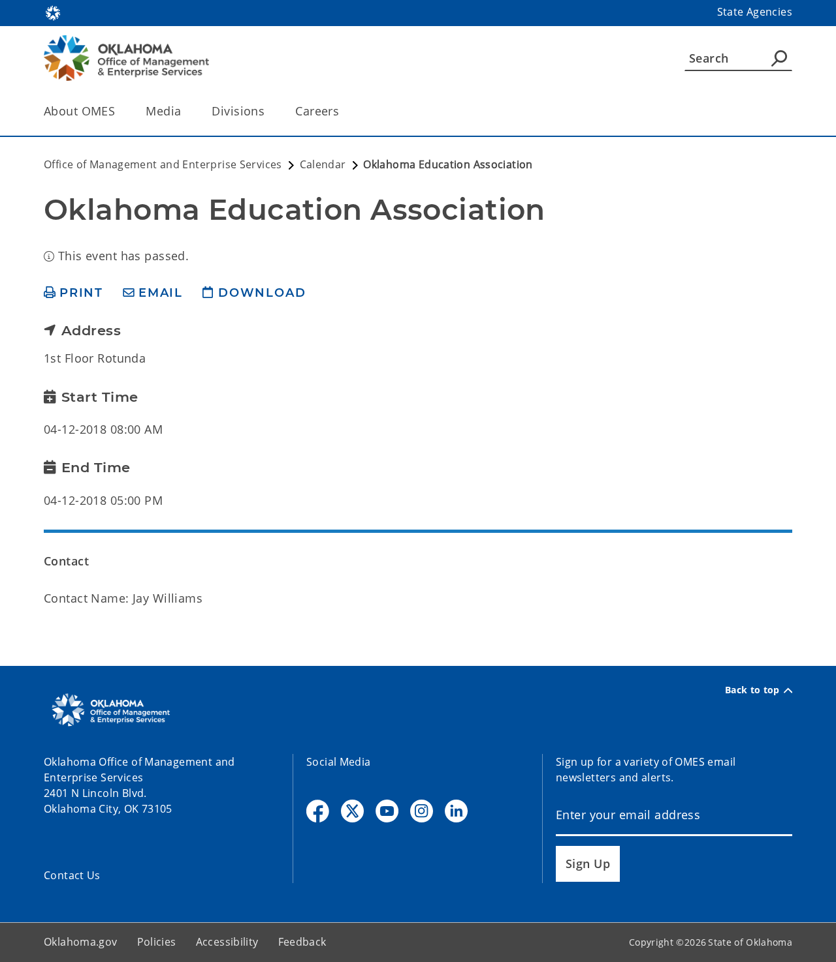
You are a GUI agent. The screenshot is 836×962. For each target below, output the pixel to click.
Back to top (752, 690)
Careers (317, 111)
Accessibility (227, 942)
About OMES (79, 111)
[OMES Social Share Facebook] (317, 811)
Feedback (302, 942)
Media (163, 111)
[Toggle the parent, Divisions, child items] (269, 111)
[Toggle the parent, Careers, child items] (343, 111)
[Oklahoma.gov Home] (53, 11)
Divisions (238, 111)
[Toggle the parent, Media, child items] (185, 111)
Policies (156, 942)
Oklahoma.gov (81, 942)
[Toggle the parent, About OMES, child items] (119, 111)
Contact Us (72, 875)
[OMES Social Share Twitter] (352, 811)
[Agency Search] (779, 58)
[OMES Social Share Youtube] (387, 811)
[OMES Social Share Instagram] (421, 811)
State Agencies (754, 12)
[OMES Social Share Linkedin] (456, 811)
